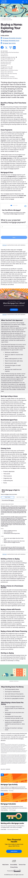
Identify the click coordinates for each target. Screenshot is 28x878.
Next (14, 245)
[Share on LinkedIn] (14, 47)
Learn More (14, 867)
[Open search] (23, 1)
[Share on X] (6, 47)
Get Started (14, 319)
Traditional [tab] (7, 512)
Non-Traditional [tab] (20, 512)
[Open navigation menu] (26, 1)
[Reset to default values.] (25, 210)
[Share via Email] (10, 47)
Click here (5, 253)
